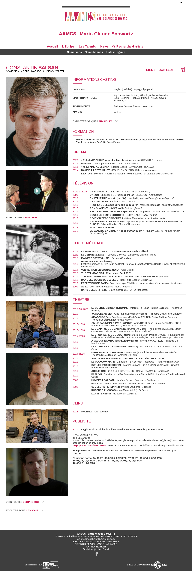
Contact (166, 69)
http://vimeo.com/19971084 (89, 445)
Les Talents (87, 46)
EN (181, 3)
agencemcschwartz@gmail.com (96, 539)
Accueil (52, 46)
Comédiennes (94, 52)
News (104, 46)
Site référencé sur (33, 565)
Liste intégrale (115, 52)
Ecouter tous (22, 510)
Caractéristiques (92, 121)
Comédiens (74, 52)
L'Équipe (68, 46)
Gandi (105, 549)
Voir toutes (22, 217)
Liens (151, 69)
